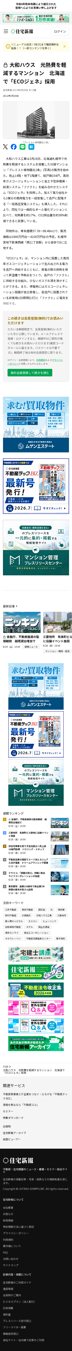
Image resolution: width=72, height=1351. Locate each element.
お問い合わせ (10, 1259)
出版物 (7, 1126)
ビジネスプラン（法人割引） (20, 1301)
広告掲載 (8, 1308)
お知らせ (8, 1214)
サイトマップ (10, 1265)
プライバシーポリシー (16, 1233)
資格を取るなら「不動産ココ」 (21, 1105)
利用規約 (40, 359)
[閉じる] (64, 46)
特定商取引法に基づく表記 (18, 1227)
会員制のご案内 (12, 1295)
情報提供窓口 (10, 1334)
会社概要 (8, 1207)
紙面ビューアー (12, 1139)
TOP (5, 1066)
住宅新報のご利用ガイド (17, 1282)
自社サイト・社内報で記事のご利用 (23, 1340)
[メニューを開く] (6, 31)
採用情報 (8, 1220)
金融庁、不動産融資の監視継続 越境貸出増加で (21, 638)
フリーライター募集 (14, 1327)
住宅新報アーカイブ (14, 1133)
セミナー (8, 1111)
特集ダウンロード (13, 1118)
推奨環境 (8, 1289)
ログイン (60, 31)
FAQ (5, 1252)
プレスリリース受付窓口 (17, 1321)
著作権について (12, 1246)
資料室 (7, 1314)
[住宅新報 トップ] (22, 31)
